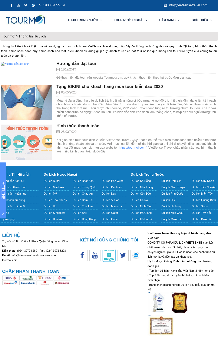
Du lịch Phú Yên (171, 180)
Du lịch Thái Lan (83, 206)
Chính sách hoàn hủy (13, 193)
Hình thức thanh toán (77, 125)
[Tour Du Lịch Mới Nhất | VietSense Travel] (26, 20)
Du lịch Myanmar (112, 206)
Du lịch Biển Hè (201, 219)
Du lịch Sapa (200, 206)
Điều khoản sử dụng (12, 200)
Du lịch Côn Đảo (141, 193)
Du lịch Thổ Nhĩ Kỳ (55, 200)
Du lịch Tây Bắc (202, 212)
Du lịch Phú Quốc (172, 193)
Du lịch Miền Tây (202, 193)
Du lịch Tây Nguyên (204, 187)
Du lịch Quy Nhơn (203, 180)
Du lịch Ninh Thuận (173, 187)
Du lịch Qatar (110, 212)
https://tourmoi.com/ (132, 147)
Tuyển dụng (7, 219)
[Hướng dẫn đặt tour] (26, 71)
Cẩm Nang (167, 20)
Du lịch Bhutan (53, 219)
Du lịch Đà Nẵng (141, 180)
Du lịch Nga (109, 193)
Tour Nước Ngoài (128, 20)
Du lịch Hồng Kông (84, 219)
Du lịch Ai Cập (110, 200)
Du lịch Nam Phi (83, 200)
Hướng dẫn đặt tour (76, 63)
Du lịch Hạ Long (171, 206)
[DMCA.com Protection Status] (109, 261)
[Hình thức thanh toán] (26, 142)
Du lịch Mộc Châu (172, 212)
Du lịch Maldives (54, 187)
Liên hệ (4, 212)
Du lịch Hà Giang (141, 212)
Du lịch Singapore (54, 212)
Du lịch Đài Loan (112, 187)
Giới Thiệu (200, 20)
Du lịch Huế (168, 200)
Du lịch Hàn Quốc (112, 180)
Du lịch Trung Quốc (84, 187)
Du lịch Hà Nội (139, 200)
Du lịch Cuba (110, 219)
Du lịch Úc (50, 206)
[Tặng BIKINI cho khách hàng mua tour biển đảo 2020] (26, 102)
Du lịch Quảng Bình (204, 200)
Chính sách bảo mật (12, 206)
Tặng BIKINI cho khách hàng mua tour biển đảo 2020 (109, 86)
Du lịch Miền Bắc (171, 219)
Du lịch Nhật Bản (83, 180)
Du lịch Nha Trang (142, 187)
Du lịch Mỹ (50, 193)
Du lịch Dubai (52, 180)
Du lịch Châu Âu (83, 193)
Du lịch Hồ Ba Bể (141, 219)
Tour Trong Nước (82, 20)
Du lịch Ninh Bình (141, 206)
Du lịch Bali (80, 212)
